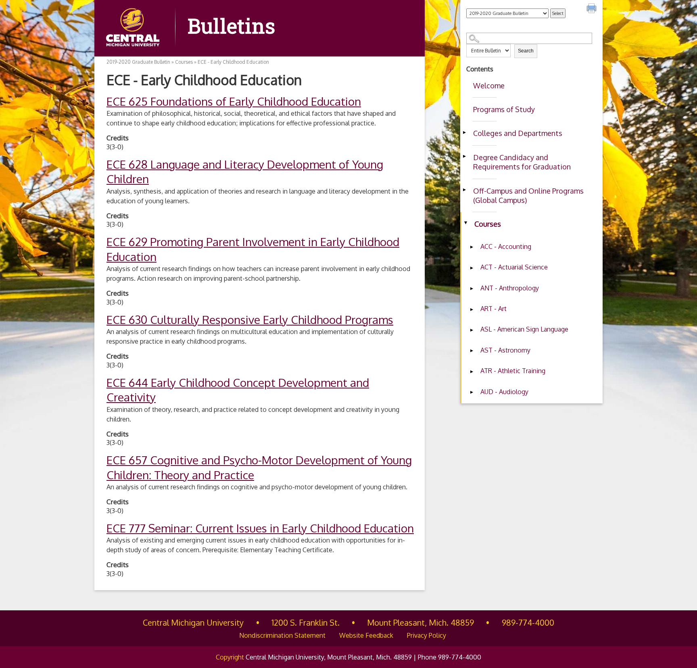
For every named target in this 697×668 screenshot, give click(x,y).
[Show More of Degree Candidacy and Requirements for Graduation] (464, 156)
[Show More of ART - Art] (471, 309)
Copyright (230, 657)
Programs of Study (504, 109)
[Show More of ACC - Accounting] (471, 247)
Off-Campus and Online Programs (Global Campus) (528, 195)
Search (526, 51)
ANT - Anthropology (509, 288)
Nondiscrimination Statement (282, 635)
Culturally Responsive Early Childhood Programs (249, 319)
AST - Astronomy (505, 350)
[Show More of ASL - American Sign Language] (471, 330)
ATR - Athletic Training (512, 371)
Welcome (489, 85)
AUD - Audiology (504, 392)
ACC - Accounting (505, 246)
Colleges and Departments (517, 133)
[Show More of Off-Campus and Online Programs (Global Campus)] (464, 190)
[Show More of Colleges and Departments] (464, 132)
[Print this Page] (592, 9)
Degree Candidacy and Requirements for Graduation (522, 162)
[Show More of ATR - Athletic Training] (471, 371)
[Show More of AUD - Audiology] (471, 392)
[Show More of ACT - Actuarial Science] (471, 268)
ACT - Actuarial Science (514, 267)
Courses (487, 223)
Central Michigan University (193, 622)
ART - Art (493, 309)
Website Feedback (366, 635)
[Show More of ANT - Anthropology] (471, 289)
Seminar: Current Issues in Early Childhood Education (260, 528)
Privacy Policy (426, 635)
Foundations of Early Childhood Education (233, 101)
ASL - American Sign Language (524, 329)
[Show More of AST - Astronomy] (471, 351)
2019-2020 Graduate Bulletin (138, 62)
